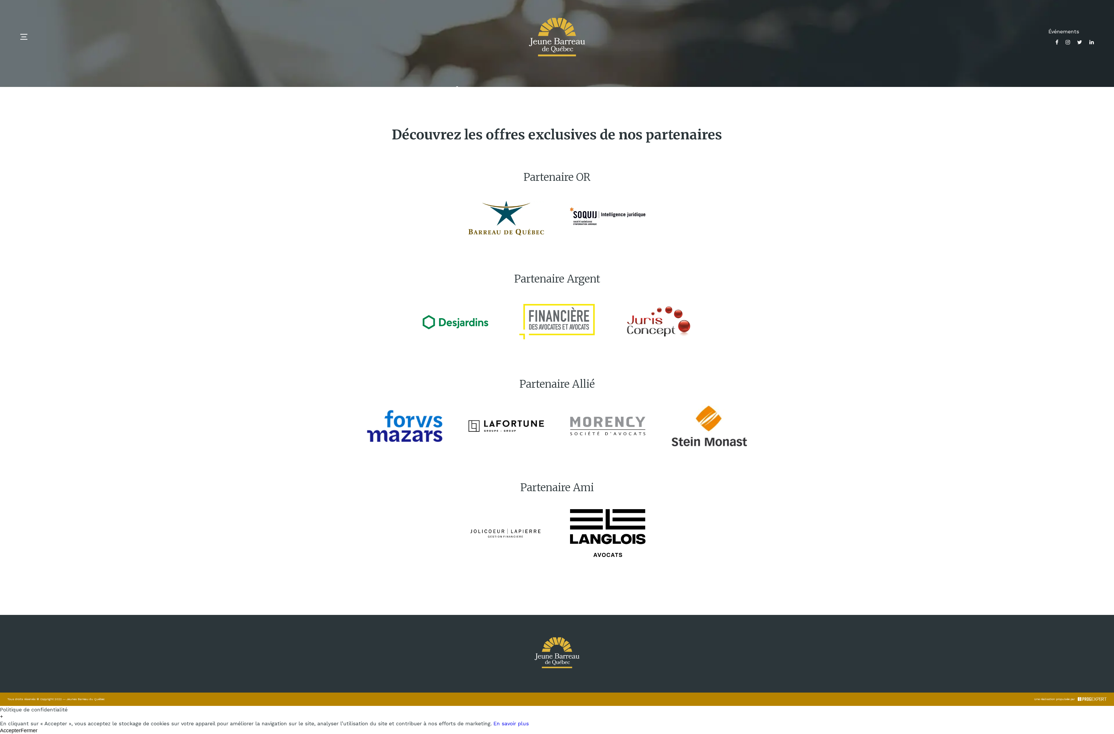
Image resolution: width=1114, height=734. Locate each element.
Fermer (29, 730)
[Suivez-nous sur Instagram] (1068, 42)
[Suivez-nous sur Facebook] (1056, 42)
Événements (1063, 31)
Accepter (10, 730)
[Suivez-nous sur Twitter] (1079, 42)
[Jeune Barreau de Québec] (557, 37)
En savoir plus (511, 723)
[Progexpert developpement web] (1092, 699)
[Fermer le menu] (23, 37)
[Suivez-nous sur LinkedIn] (1091, 42)
